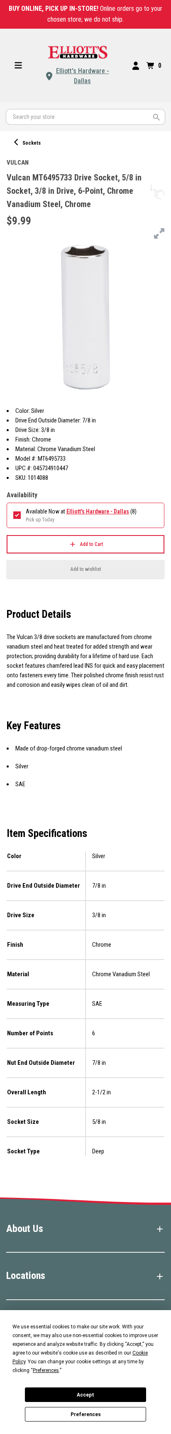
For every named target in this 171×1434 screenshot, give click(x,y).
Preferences (86, 1414)
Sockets (31, 143)
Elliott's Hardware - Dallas (82, 76)
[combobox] (85, 116)
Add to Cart (91, 544)
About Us (24, 1228)
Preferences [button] (46, 1370)
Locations (25, 1275)
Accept (85, 1395)
